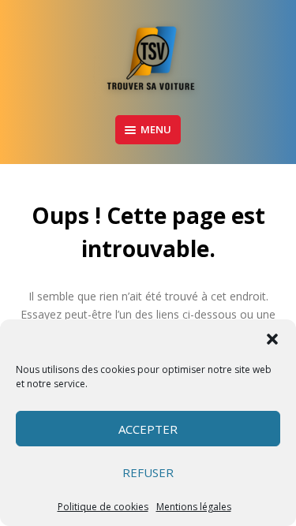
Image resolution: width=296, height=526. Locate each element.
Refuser (148, 472)
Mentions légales (193, 506)
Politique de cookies (103, 506)
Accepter (148, 429)
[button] (272, 339)
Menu (156, 129)
